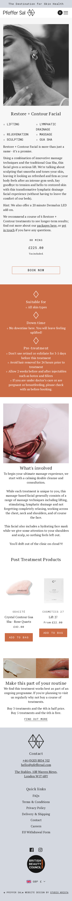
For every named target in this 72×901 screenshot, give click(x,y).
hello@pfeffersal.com (36, 765)
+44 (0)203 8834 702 (36, 760)
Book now (36, 270)
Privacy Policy (36, 808)
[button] (36, 881)
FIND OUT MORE (36, 719)
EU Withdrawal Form (36, 832)
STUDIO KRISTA (59, 892)
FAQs (36, 796)
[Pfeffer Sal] (22, 12)
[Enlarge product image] (36, 65)
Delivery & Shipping (36, 814)
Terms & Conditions (36, 802)
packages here (47, 225)
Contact (36, 820)
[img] (31, 849)
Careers (36, 826)
